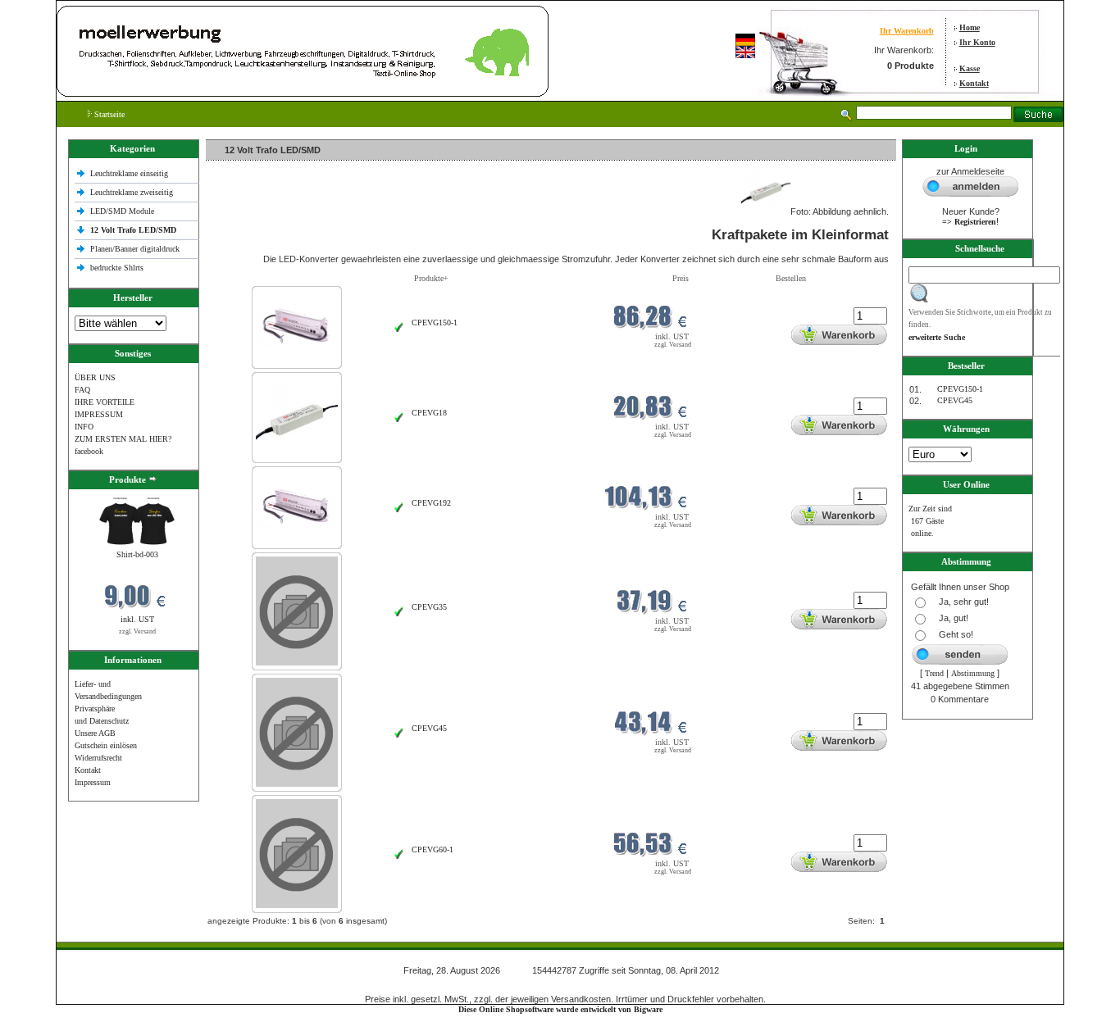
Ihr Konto (977, 42)
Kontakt (974, 83)
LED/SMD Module (122, 211)
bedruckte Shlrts (116, 267)
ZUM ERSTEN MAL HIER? (123, 438)
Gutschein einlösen (106, 745)
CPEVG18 (429, 412)
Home (969, 27)
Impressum (93, 782)
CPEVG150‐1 (435, 322)
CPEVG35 (429, 606)
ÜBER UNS (95, 377)
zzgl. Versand (137, 631)
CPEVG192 (431, 502)
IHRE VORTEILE (104, 402)
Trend (934, 673)
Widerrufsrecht (98, 757)
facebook (89, 451)
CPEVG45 (429, 728)
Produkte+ (431, 278)
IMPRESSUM (99, 414)
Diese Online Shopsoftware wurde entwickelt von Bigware (560, 1009)
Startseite (108, 114)
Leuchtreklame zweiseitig (132, 192)
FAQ (82, 389)
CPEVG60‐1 (432, 849)
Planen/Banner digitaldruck (135, 248)
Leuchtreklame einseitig (130, 173)
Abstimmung (973, 673)
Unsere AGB (95, 733)
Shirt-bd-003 (137, 554)
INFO (84, 426)
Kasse (969, 68)
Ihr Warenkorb (907, 30)
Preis (680, 278)
